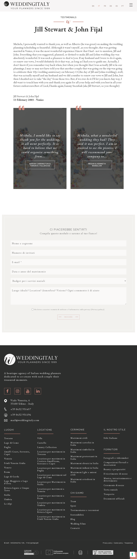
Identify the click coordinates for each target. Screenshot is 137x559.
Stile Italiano (110, 438)
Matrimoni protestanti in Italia (84, 457)
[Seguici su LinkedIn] (38, 391)
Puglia (7, 447)
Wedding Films (78, 524)
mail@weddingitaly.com (25, 420)
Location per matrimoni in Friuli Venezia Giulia (51, 517)
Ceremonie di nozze (114, 485)
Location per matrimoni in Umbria (51, 504)
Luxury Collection (47, 447)
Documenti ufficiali (114, 499)
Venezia (8, 458)
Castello (41, 443)
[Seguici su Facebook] (7, 391)
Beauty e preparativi (114, 469)
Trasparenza (128, 543)
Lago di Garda (11, 476)
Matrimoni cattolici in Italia (82, 443)
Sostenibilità (77, 515)
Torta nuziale (111, 490)
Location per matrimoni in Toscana (51, 453)
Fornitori (111, 449)
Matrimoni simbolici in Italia (82, 450)
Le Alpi (8, 504)
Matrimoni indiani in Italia (84, 468)
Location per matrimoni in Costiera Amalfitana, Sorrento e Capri (51, 461)
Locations (44, 430)
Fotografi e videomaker (116, 458)
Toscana (8, 438)
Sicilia (7, 495)
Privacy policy (98, 309)
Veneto (8, 467)
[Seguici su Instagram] (17, 391)
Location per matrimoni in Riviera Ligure (51, 511)
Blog (73, 519)
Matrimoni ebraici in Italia (85, 463)
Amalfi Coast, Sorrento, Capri (17, 453)
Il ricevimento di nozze (116, 474)
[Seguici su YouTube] (27, 391)
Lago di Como (11, 443)
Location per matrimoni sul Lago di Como (51, 476)
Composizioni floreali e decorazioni (116, 463)
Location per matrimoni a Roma (50, 497)
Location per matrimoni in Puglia (51, 469)
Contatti (75, 528)
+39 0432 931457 (21, 409)
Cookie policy (118, 543)
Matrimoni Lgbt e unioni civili (83, 473)
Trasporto (109, 494)
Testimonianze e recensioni (85, 510)
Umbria (8, 499)
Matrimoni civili (79, 438)
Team (73, 501)
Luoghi (9, 430)
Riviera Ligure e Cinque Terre (16, 489)
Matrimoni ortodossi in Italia (83, 480)
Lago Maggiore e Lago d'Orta (16, 482)
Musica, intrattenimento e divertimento (118, 479)
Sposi (73, 506)
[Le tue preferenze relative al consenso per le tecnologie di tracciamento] (132, 554)
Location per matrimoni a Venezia (50, 490)
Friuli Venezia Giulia (15, 463)
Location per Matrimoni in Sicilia (51, 483)
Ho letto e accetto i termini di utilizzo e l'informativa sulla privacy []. (69, 309)
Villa (39, 438)
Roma (7, 472)
